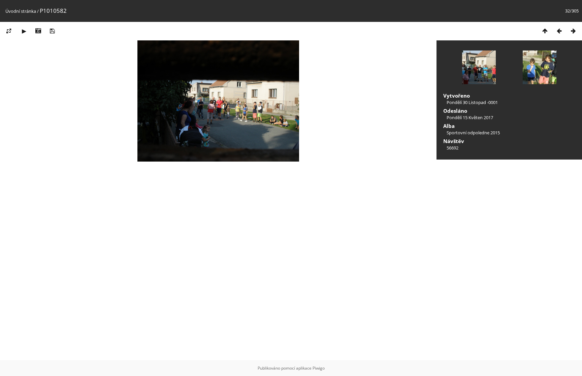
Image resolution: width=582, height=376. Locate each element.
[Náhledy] (545, 31)
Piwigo (319, 368)
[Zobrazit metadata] (38, 31)
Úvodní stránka (20, 11)
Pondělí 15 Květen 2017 (470, 117)
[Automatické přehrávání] (24, 31)
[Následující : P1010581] (573, 31)
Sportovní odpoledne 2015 (473, 133)
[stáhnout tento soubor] (52, 31)
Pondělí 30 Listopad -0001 (472, 102)
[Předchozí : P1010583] (559, 31)
